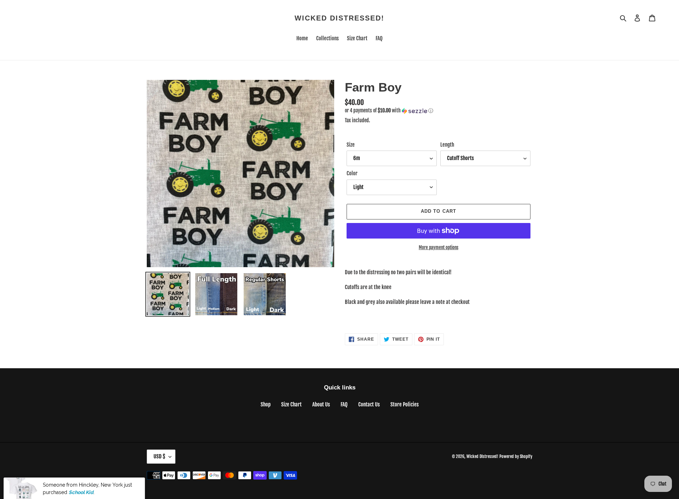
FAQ (344, 404)
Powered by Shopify (515, 456)
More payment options (438, 247)
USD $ (159, 456)
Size (351, 144)
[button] (389, 110)
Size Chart (291, 404)
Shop (266, 404)
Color (352, 173)
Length (447, 144)
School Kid (81, 482)
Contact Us (369, 404)
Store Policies (404, 404)
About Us (321, 404)
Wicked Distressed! (339, 18)
